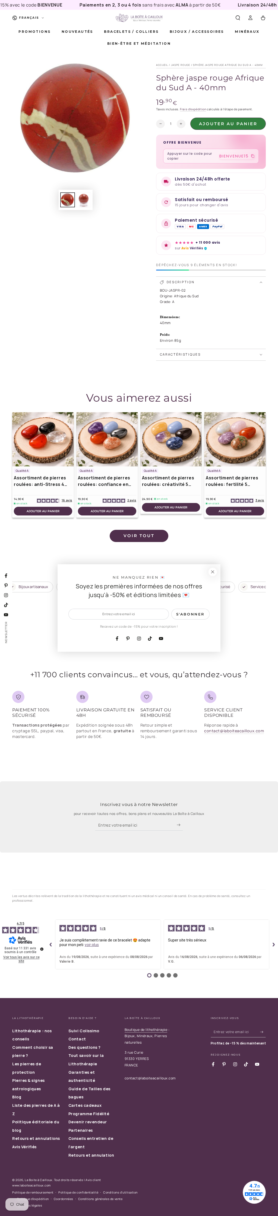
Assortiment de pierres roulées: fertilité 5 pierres (232, 481)
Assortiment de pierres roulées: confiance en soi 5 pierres (104, 481)
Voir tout (139, 535)
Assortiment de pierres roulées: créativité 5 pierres (168, 481)
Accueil (162, 65)
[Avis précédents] (51, 944)
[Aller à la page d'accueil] (139, 17)
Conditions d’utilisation (120, 1192)
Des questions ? (84, 1047)
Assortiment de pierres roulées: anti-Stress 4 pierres (40, 481)
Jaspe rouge (180, 65)
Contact (77, 1038)
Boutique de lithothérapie (146, 1029)
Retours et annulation (91, 1155)
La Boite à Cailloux (38, 1180)
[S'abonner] (180, 825)
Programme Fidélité (88, 1113)
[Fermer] (212, 572)
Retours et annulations (36, 1138)
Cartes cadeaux (85, 1105)
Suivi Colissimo (83, 1030)
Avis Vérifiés (24, 1146)
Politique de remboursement (32, 1192)
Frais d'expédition (193, 109)
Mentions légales (29, 1205)
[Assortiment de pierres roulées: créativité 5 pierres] (171, 439)
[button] (237, 17)
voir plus (92, 945)
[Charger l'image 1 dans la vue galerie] (67, 199)
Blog (16, 1096)
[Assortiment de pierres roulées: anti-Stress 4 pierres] (43, 439)
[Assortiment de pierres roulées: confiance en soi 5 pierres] (107, 439)
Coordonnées (63, 1199)
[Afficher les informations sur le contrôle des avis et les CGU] (42, 949)
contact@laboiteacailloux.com (234, 730)
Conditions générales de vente (100, 1199)
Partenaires (80, 1130)
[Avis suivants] (273, 944)
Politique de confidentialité (78, 1192)
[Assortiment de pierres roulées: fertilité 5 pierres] (235, 439)
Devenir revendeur (87, 1121)
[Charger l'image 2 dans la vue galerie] (83, 199)
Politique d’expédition (33, 1199)
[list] (139, 717)
